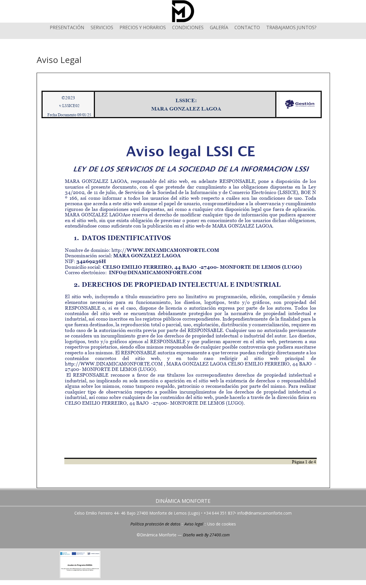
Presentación (67, 28)
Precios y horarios (143, 28)
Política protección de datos (155, 524)
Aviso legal (193, 524)
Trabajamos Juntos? (291, 28)
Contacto (247, 28)
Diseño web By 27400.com (206, 534)
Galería (219, 28)
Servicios (102, 28)
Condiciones (188, 28)
